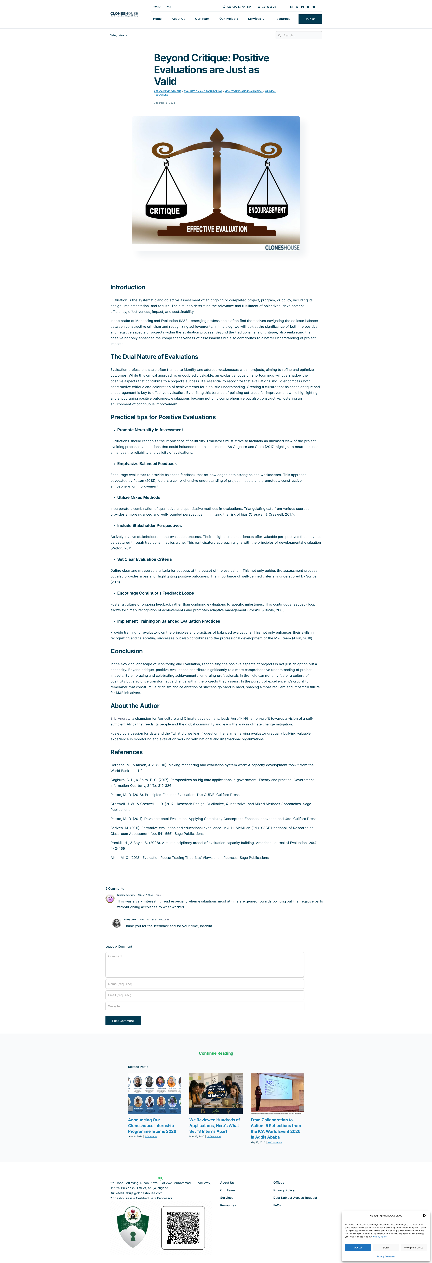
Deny (386, 1247)
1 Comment (151, 1136)
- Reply (157, 895)
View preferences (413, 1247)
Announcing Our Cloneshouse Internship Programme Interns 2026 (152, 1125)
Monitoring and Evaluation (244, 91)
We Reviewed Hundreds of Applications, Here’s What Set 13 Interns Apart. (214, 1125)
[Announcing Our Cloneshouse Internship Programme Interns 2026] (154, 1093)
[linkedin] (302, 7)
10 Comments (274, 1142)
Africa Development (167, 91)
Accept (358, 1247)
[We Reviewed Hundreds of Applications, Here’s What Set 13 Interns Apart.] (215, 1093)
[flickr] (308, 7)
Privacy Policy (379, 1236)
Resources (161, 94)
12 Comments (214, 1136)
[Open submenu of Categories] (125, 35)
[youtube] (314, 7)
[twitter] (297, 7)
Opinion (270, 91)
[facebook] (291, 7)
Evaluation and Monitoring (203, 91)
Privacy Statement (386, 1256)
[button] (425, 1215)
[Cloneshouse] (124, 11)
